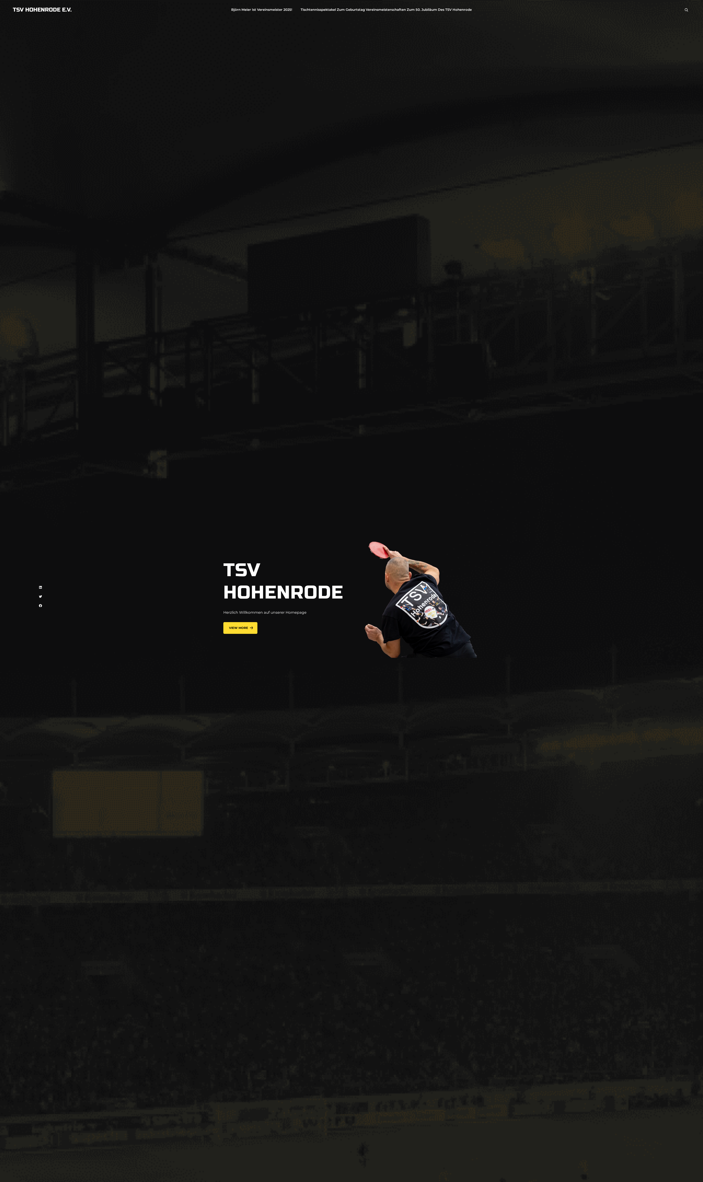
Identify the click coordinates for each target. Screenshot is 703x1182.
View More (238, 628)
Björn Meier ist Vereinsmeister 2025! (261, 10)
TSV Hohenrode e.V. (42, 9)
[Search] (686, 10)
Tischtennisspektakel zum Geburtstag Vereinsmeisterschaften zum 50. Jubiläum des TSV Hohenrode (386, 10)
